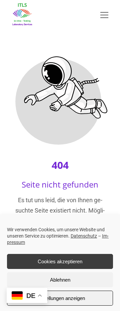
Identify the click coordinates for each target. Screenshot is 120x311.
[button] (108, 15)
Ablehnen (60, 280)
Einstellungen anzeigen (60, 298)
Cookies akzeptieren (60, 261)
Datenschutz (84, 236)
